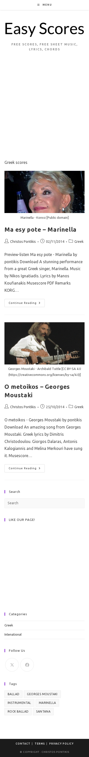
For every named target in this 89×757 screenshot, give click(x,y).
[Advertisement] (44, 111)
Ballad (13, 694)
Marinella (47, 702)
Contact (23, 743)
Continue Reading (27, 304)
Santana (43, 711)
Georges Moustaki (42, 694)
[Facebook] (27, 665)
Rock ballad (18, 711)
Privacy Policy (61, 743)
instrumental (19, 702)
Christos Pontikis (23, 242)
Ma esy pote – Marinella (40, 229)
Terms (40, 743)
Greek (79, 242)
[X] (12, 665)
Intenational (13, 634)
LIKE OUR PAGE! (22, 519)
